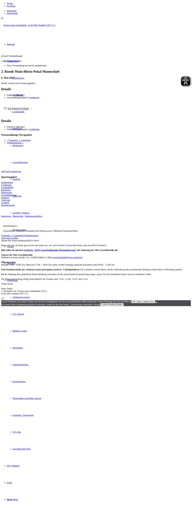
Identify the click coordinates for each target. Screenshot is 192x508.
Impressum (11, 11)
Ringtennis (6, 190)
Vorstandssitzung (15, 143)
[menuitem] (99, 11)
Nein (139, 302)
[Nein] (156, 302)
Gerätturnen (34, 97)
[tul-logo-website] (28, 25)
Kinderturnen (7, 182)
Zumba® (5, 197)
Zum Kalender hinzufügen (18, 109)
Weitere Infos (148, 302)
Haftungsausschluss (33, 216)
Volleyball (5, 200)
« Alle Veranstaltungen (11, 61)
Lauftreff (5, 202)
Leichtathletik (7, 187)
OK (133, 302)
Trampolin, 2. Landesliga (19, 140)
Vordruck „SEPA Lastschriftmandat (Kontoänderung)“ (50, 250)
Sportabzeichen (8, 205)
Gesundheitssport (8, 195)
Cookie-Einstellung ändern (112, 305)
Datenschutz (12, 13)
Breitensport (6, 192)
